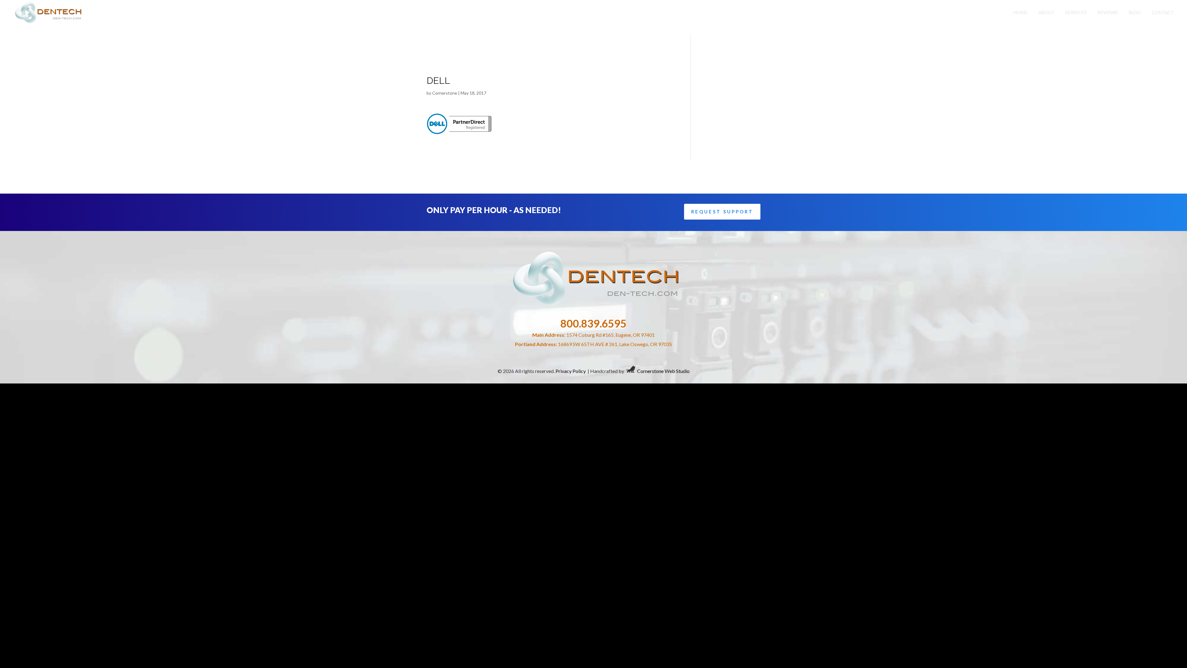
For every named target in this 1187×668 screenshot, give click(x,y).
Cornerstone (444, 93)
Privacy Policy (570, 371)
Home (1020, 12)
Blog (1135, 12)
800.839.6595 (593, 323)
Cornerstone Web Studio (663, 371)
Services (1076, 12)
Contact (1163, 12)
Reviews (1107, 12)
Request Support (722, 211)
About (1046, 12)
